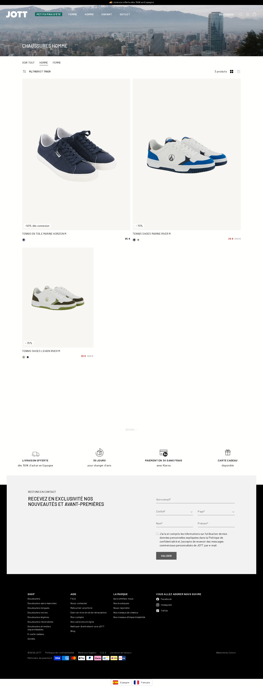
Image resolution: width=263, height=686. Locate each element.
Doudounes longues (38, 607)
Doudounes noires (38, 612)
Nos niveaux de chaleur (125, 612)
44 (36, 225)
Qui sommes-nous (123, 598)
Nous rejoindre (121, 607)
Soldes (31, 638)
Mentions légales (87, 652)
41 (63, 219)
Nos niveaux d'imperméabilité (129, 617)
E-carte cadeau (36, 634)
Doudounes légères (38, 617)
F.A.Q (73, 598)
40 (36, 219)
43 (116, 219)
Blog (72, 631)
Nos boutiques (121, 603)
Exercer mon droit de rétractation (88, 612)
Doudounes (34, 598)
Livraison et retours (121, 652)
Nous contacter (78, 603)
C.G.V (103, 652)
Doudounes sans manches (42, 603)
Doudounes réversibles (40, 621)
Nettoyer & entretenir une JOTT (87, 626)
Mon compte (77, 617)
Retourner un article (81, 607)
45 (62, 225)
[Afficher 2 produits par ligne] (231, 71)
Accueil (130, 429)
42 (89, 219)
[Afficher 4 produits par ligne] (238, 71)
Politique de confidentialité (59, 652)
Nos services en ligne (82, 621)
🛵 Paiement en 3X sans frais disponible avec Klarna (131, 2)
